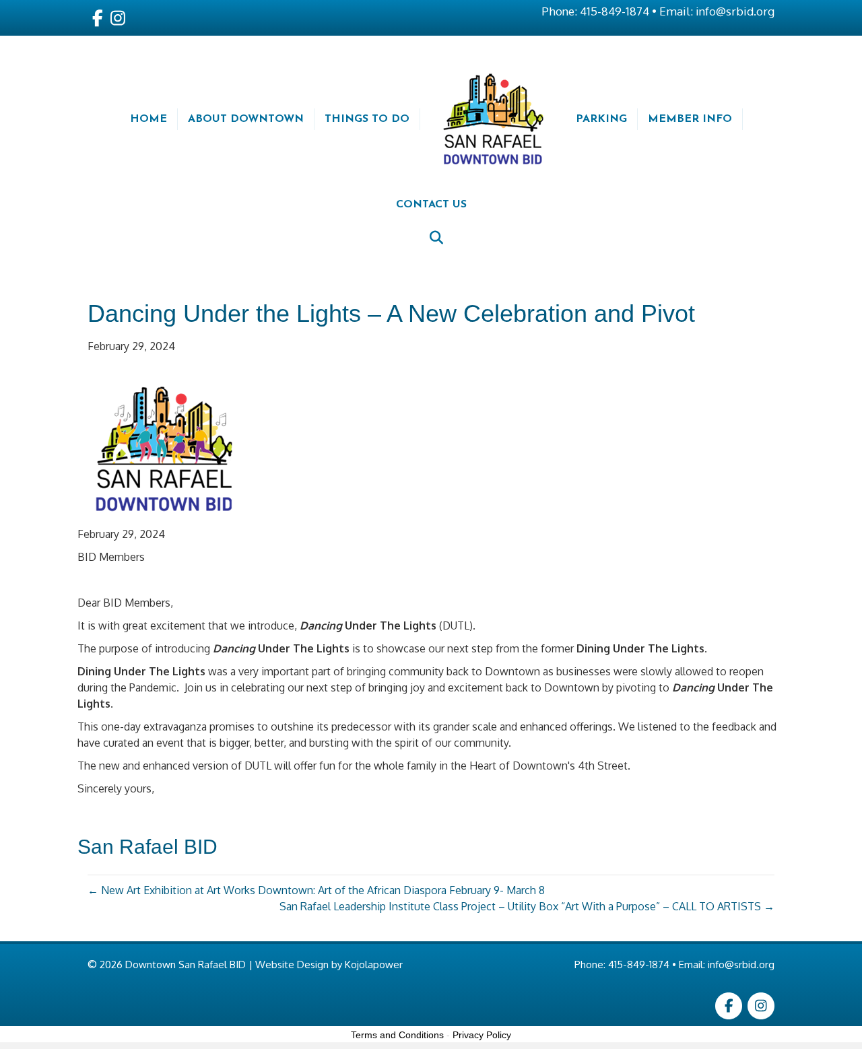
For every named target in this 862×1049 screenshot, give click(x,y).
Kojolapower (374, 964)
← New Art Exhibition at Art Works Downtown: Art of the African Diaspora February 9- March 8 (316, 890)
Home (148, 119)
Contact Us (431, 204)
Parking (601, 119)
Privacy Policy (482, 1034)
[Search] (431, 237)
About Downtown (246, 119)
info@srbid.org (735, 11)
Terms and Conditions (397, 1034)
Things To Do (367, 119)
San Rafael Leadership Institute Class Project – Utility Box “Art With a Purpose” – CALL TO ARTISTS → (526, 906)
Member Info (690, 119)
